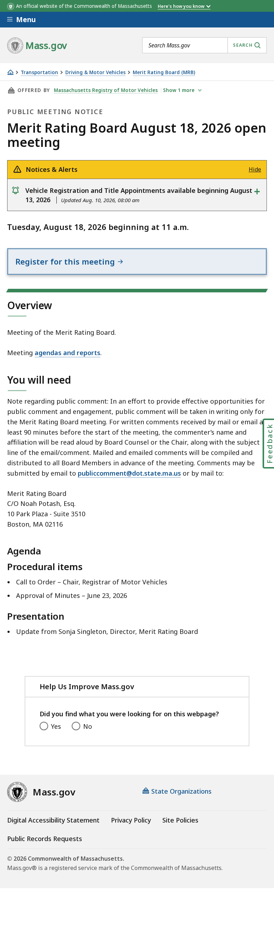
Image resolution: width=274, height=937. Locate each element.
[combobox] (204, 45)
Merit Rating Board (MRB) (164, 73)
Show (178, 90)
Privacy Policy (131, 820)
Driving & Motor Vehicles (95, 73)
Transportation (39, 73)
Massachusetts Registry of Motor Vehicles (106, 90)
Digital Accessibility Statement (53, 820)
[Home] (10, 72)
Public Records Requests (44, 838)
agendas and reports (67, 352)
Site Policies (180, 820)
